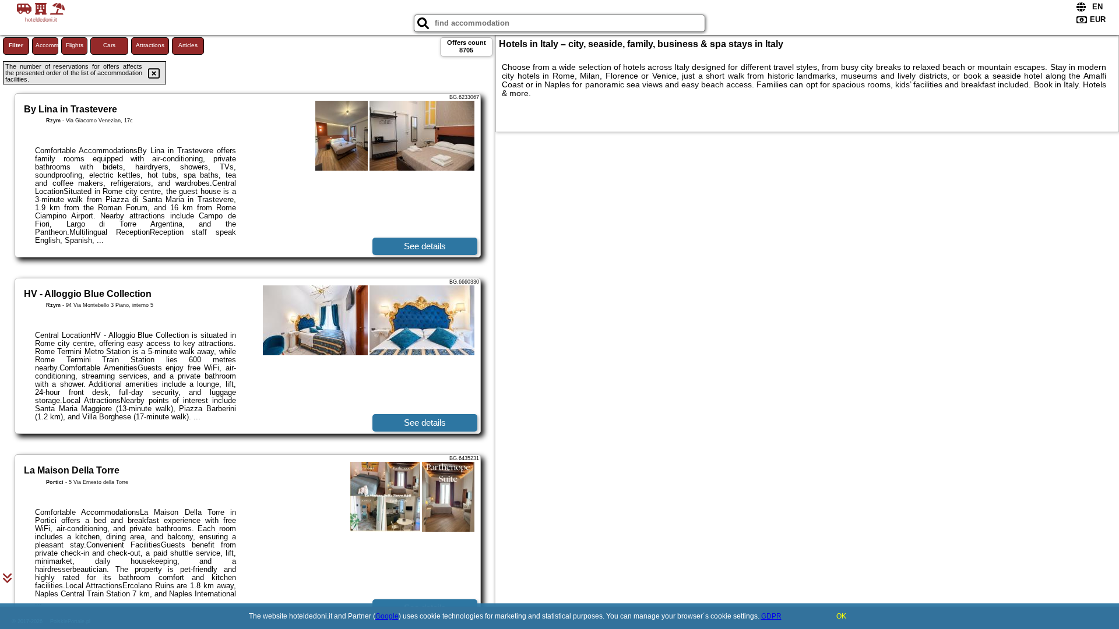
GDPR (771, 616)
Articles (188, 45)
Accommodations (47, 45)
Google (387, 616)
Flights (74, 45)
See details (425, 246)
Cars (109, 45)
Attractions (150, 45)
